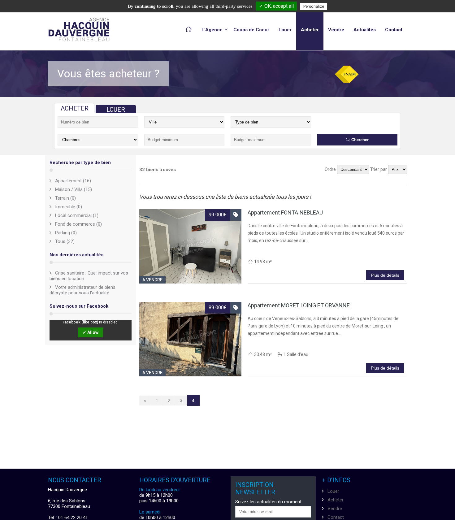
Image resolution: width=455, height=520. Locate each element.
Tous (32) (65, 241)
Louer (285, 29)
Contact (393, 29)
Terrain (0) (65, 198)
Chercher (359, 139)
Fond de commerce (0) (78, 224)
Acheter (310, 29)
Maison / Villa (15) (73, 189)
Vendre (336, 29)
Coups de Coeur (251, 29)
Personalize (313, 6)
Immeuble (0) (68, 207)
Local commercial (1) (76, 215)
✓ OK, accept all (276, 6)
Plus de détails (385, 275)
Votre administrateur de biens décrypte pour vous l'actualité (82, 290)
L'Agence (212, 29)
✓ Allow (90, 332)
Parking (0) (66, 233)
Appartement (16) (73, 181)
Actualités (364, 29)
